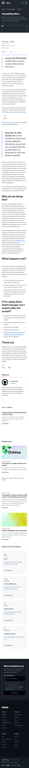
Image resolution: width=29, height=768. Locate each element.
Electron (17, 722)
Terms (12, 759)
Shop (16, 747)
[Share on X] (7, 52)
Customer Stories (6, 722)
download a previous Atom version (16, 112)
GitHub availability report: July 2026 (14, 531)
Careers (17, 741)
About (16, 736)
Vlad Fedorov (5, 472)
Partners (17, 717)
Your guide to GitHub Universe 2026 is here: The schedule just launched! (14, 496)
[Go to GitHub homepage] (5, 707)
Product (19, 9)
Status (3, 744)
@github (12, 41)
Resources (4, 728)
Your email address (9, 675)
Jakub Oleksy (5, 539)
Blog (8, 3)
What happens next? (14, 258)
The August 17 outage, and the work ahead (14, 464)
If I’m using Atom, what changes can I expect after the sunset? (13, 306)
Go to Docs (7, 570)
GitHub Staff (5, 41)
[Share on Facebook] (11, 52)
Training (4, 741)
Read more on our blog (8, 122)
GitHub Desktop (20, 240)
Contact (4, 747)
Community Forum (7, 739)
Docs (3, 736)
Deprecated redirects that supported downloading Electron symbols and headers (14, 334)
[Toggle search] (22, 3)
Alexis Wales (5, 423)
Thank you (8, 342)
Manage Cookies (5, 761)
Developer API (18, 714)
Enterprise (4, 720)
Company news (6, 461)
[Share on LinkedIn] (14, 52)
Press (16, 744)
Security (4, 717)
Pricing (3, 725)
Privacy (16, 759)
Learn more (7, 595)
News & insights (11, 9)
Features (4, 714)
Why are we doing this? (12, 198)
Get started (7, 645)
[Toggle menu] (26, 3)
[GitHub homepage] (3, 3)
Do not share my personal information (10, 762)
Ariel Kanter (5, 507)
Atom (9, 367)
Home (3, 9)
